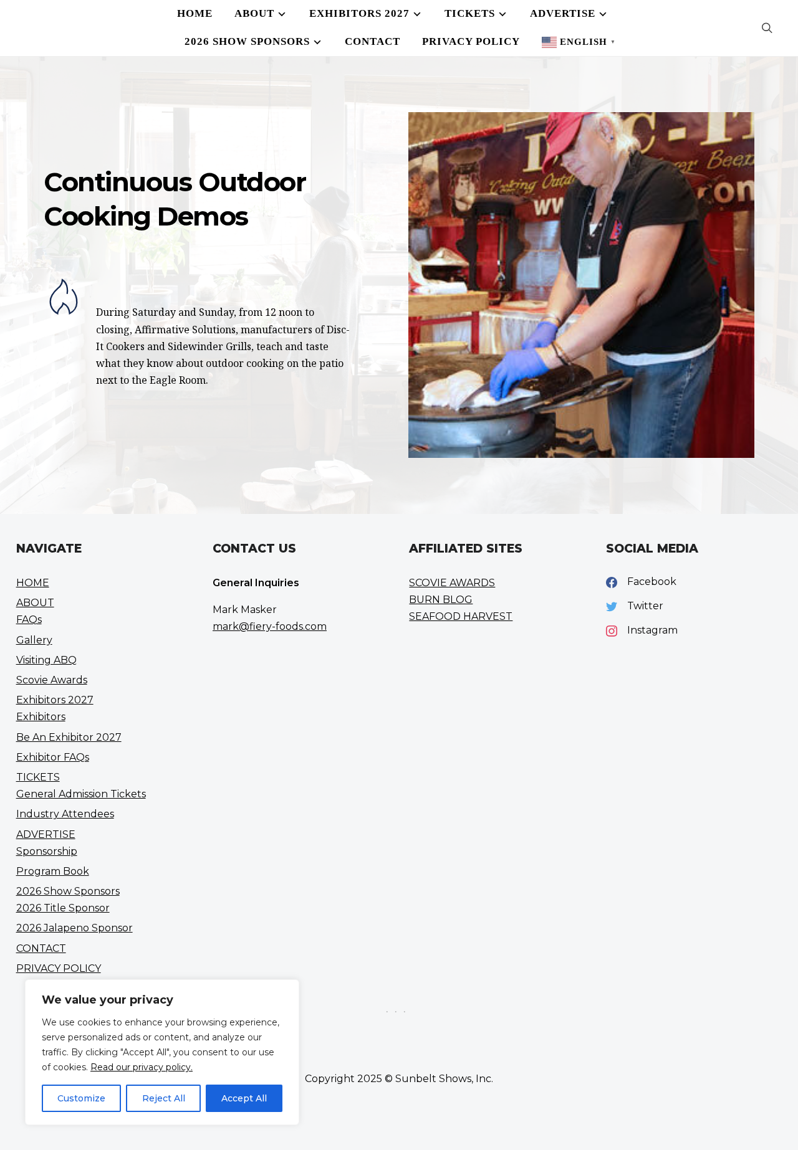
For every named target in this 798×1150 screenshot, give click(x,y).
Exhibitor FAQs (52, 757)
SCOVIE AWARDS (452, 583)
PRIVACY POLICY (471, 41)
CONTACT (372, 41)
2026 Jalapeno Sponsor (74, 928)
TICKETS (470, 13)
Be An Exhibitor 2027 (69, 737)
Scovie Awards (51, 680)
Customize (81, 1098)
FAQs (29, 619)
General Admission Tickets (81, 794)
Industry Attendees (65, 814)
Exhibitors (40, 717)
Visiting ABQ (46, 660)
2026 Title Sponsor (63, 908)
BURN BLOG (441, 600)
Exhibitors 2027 (359, 13)
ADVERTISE (562, 13)
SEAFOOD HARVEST (460, 616)
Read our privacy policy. (141, 1067)
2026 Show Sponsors (247, 41)
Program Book (52, 871)
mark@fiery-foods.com (270, 626)
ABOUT (254, 13)
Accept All (244, 1098)
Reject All (163, 1098)
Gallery (34, 640)
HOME (195, 13)
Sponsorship (46, 851)
